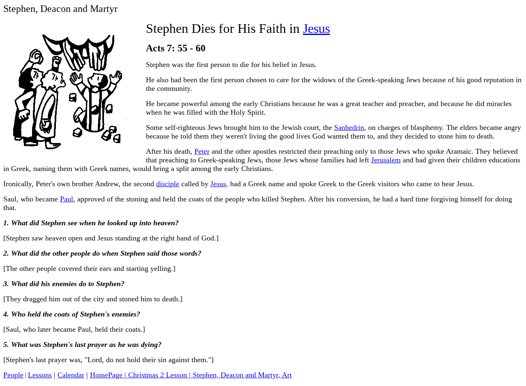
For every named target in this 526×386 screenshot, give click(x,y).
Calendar (71, 375)
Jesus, (219, 184)
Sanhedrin (349, 127)
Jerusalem (386, 160)
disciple (167, 184)
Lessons (40, 375)
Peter (202, 151)
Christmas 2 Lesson (157, 375)
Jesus (316, 28)
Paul (66, 199)
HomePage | (109, 375)
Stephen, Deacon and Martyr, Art (242, 375)
